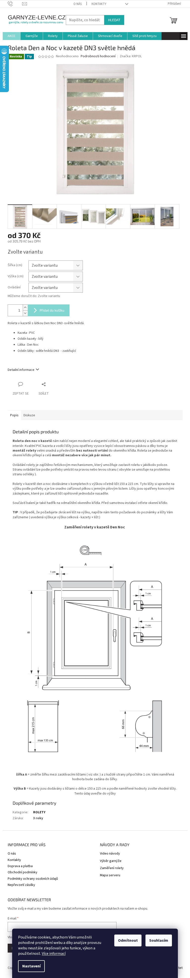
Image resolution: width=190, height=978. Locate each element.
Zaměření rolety (112, 868)
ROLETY (39, 812)
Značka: (131, 56)
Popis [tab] (14, 415)
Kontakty (99, 4)
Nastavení (31, 966)
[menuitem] (11, 36)
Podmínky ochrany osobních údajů (33, 878)
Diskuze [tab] (29, 415)
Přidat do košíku (52, 310)
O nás (77, 4)
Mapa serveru (110, 875)
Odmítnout (128, 940)
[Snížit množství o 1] (25, 313)
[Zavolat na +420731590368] (15, 3)
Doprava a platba (20, 866)
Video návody (110, 853)
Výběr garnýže (110, 861)
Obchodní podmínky (22, 872)
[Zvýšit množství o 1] (25, 307)
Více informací (54, 953)
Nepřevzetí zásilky (21, 884)
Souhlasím (158, 940)
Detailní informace (21, 369)
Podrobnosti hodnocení (98, 56)
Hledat (114, 20)
